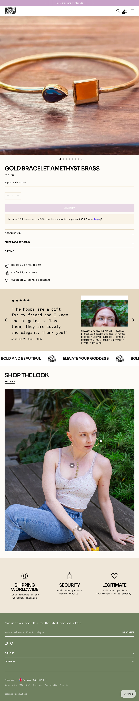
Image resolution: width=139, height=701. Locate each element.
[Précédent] (45, 3)
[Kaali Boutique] (10, 11)
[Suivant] (94, 3)
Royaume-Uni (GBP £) (34, 680)
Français (9, 680)
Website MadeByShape (16, 693)
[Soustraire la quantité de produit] (8, 195)
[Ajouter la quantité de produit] (18, 195)
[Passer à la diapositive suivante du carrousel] (133, 320)
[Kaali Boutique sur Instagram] (7, 644)
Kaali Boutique (34, 685)
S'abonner (128, 632)
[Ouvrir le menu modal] (132, 10)
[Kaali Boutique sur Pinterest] (12, 644)
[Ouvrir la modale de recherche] (118, 10)
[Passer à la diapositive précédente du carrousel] (6, 320)
